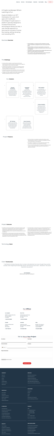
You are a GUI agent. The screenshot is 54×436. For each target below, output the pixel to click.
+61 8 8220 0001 (23, 328)
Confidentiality (4, 381)
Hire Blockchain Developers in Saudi (34, 433)
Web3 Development (31, 376)
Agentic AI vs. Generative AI (6, 430)
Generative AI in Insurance (32, 397)
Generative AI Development (6, 410)
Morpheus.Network (5, 400)
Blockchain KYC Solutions (6, 433)
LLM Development (5, 411)
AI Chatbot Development (6, 416)
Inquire (3, 379)
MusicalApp (4, 394)
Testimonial (4, 384)
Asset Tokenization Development (33, 381)
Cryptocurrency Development (33, 379)
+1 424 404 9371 (31, 411)
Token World (4, 398)
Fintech (29, 392)
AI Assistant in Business (6, 427)
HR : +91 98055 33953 (31, 415)
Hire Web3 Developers (31, 428)
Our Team (3, 376)
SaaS (28, 395)
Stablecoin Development (32, 378)
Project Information (4, 350)
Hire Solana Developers (32, 430)
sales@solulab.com (32, 410)
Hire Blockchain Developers (32, 427)
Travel (29, 394)
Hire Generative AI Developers (33, 425)
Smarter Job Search (5, 397)
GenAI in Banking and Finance (33, 398)
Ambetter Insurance (5, 395)
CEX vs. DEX (4, 432)
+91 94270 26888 (38, 328)
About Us (3, 375)
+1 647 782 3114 (8, 328)
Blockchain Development (32, 375)
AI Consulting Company (6, 413)
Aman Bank (4, 392)
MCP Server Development (6, 429)
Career (3, 378)
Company (29, 343)
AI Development (4, 408)
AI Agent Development (6, 414)
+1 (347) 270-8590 (8, 319)
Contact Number (4, 343)
